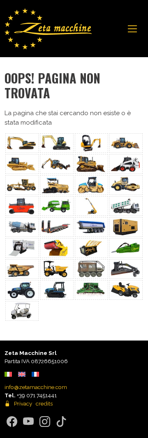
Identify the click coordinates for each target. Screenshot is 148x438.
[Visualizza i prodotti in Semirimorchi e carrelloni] (56, 227)
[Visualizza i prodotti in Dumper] (22, 269)
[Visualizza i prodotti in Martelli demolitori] (126, 248)
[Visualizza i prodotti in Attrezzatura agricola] (91, 290)
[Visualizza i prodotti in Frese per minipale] (22, 248)
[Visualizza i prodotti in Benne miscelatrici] (91, 248)
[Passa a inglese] (21, 374)
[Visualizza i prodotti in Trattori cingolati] (56, 290)
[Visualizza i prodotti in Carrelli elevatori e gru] (91, 206)
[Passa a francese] (35, 374)
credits (44, 403)
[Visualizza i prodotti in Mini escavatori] (91, 143)
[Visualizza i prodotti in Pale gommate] (126, 143)
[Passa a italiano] (8, 374)
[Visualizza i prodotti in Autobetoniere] (22, 227)
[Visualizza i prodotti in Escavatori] (22, 143)
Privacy (23, 403)
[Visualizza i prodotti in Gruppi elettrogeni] (126, 227)
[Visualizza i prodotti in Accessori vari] (126, 269)
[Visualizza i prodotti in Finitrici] (56, 185)
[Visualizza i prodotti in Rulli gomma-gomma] (22, 206)
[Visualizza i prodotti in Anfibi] (91, 269)
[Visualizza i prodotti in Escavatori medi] (56, 143)
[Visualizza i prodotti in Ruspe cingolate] (91, 164)
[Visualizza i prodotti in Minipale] (126, 164)
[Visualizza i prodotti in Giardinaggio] (126, 290)
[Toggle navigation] (132, 29)
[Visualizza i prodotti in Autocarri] (126, 206)
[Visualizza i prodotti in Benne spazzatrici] (56, 248)
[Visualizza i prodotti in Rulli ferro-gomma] (126, 185)
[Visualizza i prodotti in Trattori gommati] (22, 290)
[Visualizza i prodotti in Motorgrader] (22, 185)
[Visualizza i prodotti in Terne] (56, 164)
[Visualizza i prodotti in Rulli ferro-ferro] (91, 185)
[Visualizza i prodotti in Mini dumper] (56, 269)
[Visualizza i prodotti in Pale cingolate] (22, 164)
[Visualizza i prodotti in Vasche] (91, 227)
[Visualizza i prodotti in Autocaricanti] (56, 206)
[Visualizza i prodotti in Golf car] (22, 311)
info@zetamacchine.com (36, 387)
